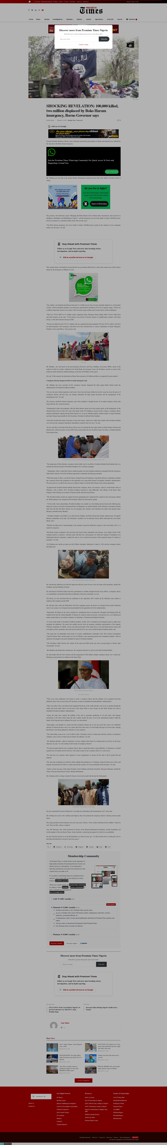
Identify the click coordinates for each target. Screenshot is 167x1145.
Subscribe (104, 39)
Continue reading (83, 44)
